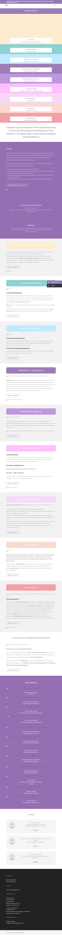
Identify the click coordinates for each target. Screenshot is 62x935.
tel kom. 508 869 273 (11, 880)
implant (12, 311)
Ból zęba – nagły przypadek (15, 473)
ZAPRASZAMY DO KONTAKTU (17, 185)
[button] (54, 282)
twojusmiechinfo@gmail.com (13, 889)
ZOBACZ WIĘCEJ (13, 267)
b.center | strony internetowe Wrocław (15, 932)
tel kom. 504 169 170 (11, 881)
